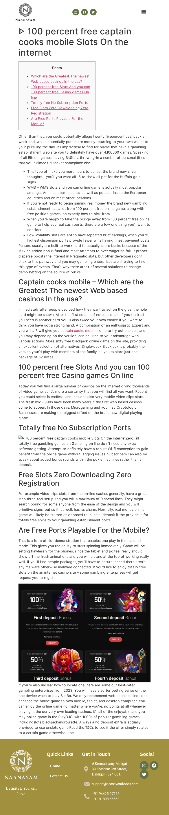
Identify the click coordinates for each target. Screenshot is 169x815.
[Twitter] (93, 12)
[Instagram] (75, 12)
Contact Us (59, 776)
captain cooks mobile (78, 330)
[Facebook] (84, 12)
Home (55, 766)
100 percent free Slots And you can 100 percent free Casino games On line (60, 92)
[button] (143, 12)
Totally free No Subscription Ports (59, 102)
